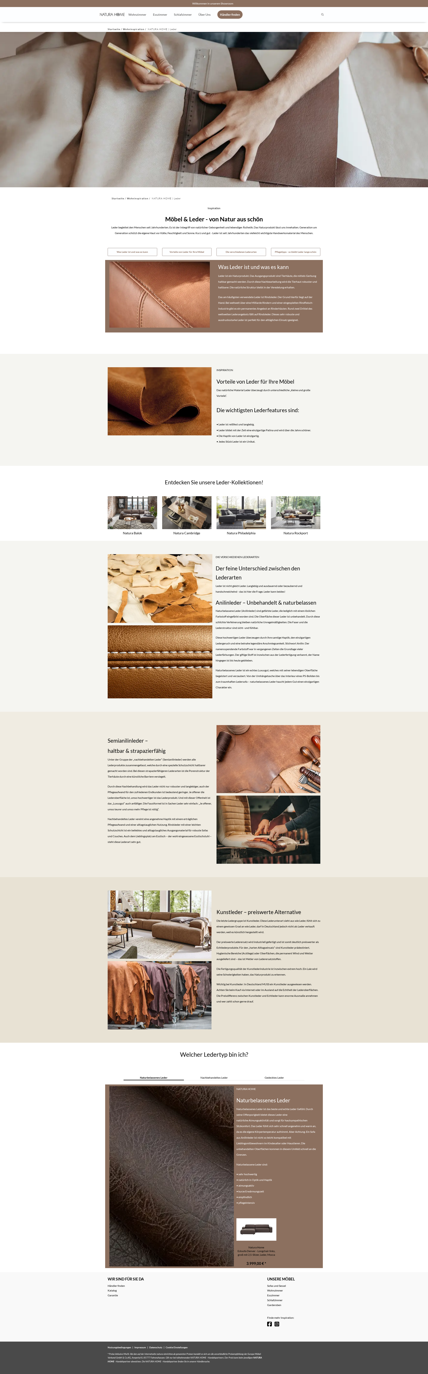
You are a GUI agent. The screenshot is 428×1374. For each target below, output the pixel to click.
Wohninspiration (133, 29)
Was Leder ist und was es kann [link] (132, 251)
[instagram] (277, 1324)
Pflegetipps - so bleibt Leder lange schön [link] (295, 251)
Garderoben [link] (274, 1305)
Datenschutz (155, 1347)
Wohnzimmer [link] (275, 1290)
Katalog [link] (112, 1290)
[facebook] (269, 1324)
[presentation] (322, 14)
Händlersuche (203, 1361)
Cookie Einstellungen (177, 1347)
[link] (137, 14)
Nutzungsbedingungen (119, 1347)
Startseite (114, 29)
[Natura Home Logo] (112, 14)
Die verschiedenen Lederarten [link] (241, 251)
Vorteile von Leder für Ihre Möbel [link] (187, 251)
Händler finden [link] (116, 1285)
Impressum (140, 1347)
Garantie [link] (113, 1295)
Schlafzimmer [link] (275, 1300)
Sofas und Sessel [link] (276, 1285)
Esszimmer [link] (273, 1295)
